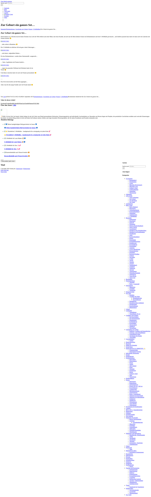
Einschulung (129, 285)
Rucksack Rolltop (134, 254)
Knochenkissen (133, 306)
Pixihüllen (132, 425)
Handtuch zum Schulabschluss (137, 230)
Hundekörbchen (137, 298)
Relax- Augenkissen (135, 394)
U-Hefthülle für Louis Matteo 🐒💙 (14, 142)
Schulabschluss (130, 460)
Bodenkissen (132, 383)
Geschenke (132, 491)
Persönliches (129, 454)
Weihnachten (129, 488)
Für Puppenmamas (134, 318)
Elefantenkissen (38, 96)
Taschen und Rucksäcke (132, 468)
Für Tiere (128, 293)
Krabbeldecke (133, 321)
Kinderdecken (130, 356)
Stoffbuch (132, 326)
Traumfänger (132, 312)
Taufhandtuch (133, 265)
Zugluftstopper (133, 444)
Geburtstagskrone (134, 210)
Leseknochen (133, 389)
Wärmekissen (133, 402)
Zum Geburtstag (133, 197)
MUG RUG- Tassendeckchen (134, 410)
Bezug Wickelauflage (135, 419)
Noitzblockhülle (130, 414)
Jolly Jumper (132, 366)
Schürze (131, 255)
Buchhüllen (129, 279)
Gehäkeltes (129, 310)
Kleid (130, 367)
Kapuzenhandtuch (134, 211)
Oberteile (131, 282)
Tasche (131, 260)
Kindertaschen (133, 474)
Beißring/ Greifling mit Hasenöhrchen (139, 331)
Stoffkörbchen (130, 465)
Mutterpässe (129, 411)
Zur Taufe (132, 202)
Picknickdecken (133, 251)
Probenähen (129, 458)
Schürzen (128, 461)
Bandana (131, 295)
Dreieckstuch (133, 361)
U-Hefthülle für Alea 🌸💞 (12, 149)
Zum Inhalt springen (6, 1)
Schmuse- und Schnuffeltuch (137, 332)
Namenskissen (133, 392)
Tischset (131, 270)
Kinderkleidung (130, 358)
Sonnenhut (132, 191)
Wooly (131, 466)
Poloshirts (132, 252)
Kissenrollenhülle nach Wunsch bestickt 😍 (17, 156)
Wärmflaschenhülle (134, 273)
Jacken (131, 364)
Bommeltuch (132, 180)
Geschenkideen (130, 339)
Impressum (19, 168)
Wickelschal (132, 193)
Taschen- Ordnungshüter (136, 480)
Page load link (5, 170)
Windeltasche (133, 432)
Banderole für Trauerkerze (136, 487)
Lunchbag (132, 477)
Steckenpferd (133, 325)
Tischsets (131, 441)
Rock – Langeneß (134, 284)
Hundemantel (133, 304)
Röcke (131, 372)
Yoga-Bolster (133, 403)
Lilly (4, 96)
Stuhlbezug (132, 400)
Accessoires (129, 178)
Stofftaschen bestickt (135, 479)
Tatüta (131, 436)
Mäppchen (132, 287)
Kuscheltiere (132, 246)
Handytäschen (133, 471)
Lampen (128, 408)
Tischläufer (132, 438)
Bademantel (132, 219)
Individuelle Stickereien (132, 353)
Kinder (128, 355)
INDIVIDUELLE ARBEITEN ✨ (135, 348)
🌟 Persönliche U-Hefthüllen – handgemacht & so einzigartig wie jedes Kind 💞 (27, 135)
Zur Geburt (132, 199)
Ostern (128, 446)
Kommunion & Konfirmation (134, 406)
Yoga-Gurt (132, 277)
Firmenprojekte (130, 292)
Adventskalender (134, 490)
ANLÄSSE (129, 196)
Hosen (131, 362)
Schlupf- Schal (133, 188)
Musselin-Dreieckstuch (135, 185)
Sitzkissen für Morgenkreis (136, 397)
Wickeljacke (132, 377)
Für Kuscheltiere (134, 317)
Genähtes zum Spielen (132, 315)
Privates (128, 457)
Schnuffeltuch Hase (134, 334)
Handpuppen (133, 320)
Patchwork (129, 447)
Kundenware (133, 243)
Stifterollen (132, 428)
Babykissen (132, 381)
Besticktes (129, 218)
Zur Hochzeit (133, 200)
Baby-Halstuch (133, 207)
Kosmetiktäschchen (134, 241)
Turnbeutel (132, 290)
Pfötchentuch (133, 307)
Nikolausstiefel (133, 493)
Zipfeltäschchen (133, 484)
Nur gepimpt (129, 416)
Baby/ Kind (129, 205)
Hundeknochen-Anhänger (136, 303)
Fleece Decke (133, 227)
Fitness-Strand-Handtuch (136, 226)
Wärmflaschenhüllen (135, 430)
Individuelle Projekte (135, 351)
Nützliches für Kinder (132, 417)
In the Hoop (129, 347)
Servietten (132, 257)
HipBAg (131, 472)
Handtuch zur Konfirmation (137, 232)
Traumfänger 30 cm (134, 314)
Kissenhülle (132, 240)
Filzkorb (131, 222)
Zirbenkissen (132, 405)
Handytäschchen (130, 342)
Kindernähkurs (130, 378)
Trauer (128, 485)
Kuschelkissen (137, 299)
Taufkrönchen (133, 215)
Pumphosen (132, 370)
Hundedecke (132, 301)
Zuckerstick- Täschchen (136, 443)
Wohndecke (132, 274)
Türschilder (132, 337)
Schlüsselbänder (133, 189)
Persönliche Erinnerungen (136, 452)
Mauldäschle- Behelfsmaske (137, 435)
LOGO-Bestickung (134, 249)
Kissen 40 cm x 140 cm (135, 386)
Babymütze (132, 359)
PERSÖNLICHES (131, 450)
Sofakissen (132, 399)
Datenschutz (26, 168)
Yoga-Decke (132, 276)
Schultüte (132, 288)
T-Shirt (131, 259)
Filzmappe (132, 224)
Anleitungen (129, 204)
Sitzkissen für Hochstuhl (136, 395)
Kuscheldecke (133, 244)
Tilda (130, 449)
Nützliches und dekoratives (133, 433)
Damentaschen (133, 469)
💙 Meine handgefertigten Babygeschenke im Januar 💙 (21, 128)
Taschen (131, 262)
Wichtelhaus (132, 328)
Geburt (128, 309)
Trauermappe (133, 271)
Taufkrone (132, 268)
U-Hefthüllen (64, 96)
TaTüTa (131, 263)
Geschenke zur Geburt (49, 96)
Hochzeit (128, 343)
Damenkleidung (130, 281)
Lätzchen (131, 248)
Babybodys (132, 208)
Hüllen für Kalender (131, 345)
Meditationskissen (134, 391)
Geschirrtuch (132, 229)
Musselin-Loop (133, 186)
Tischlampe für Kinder (135, 336)
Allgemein (129, 194)
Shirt (130, 375)
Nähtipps (128, 413)
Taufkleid (132, 266)
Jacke (130, 235)
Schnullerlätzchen (138, 422)
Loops (131, 183)
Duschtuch (132, 221)
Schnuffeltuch (133, 427)
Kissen (58, 96)
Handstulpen (132, 181)
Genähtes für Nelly (134, 296)
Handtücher (132, 233)
